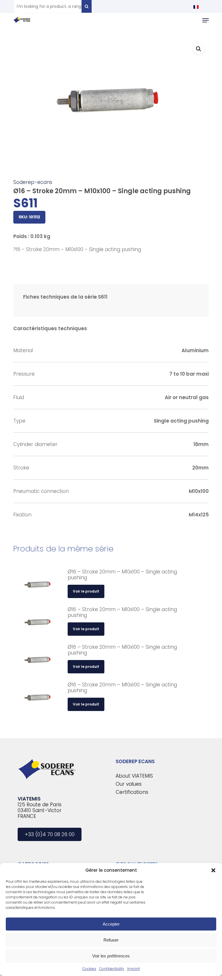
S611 (25, 203)
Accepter (111, 924)
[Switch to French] (195, 7)
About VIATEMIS (134, 776)
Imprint (133, 968)
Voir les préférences (111, 955)
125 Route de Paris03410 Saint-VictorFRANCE (40, 810)
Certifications (132, 792)
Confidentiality (111, 968)
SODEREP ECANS (135, 761)
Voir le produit (86, 591)
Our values (129, 784)
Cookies (89, 968)
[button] (213, 870)
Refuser (111, 939)
